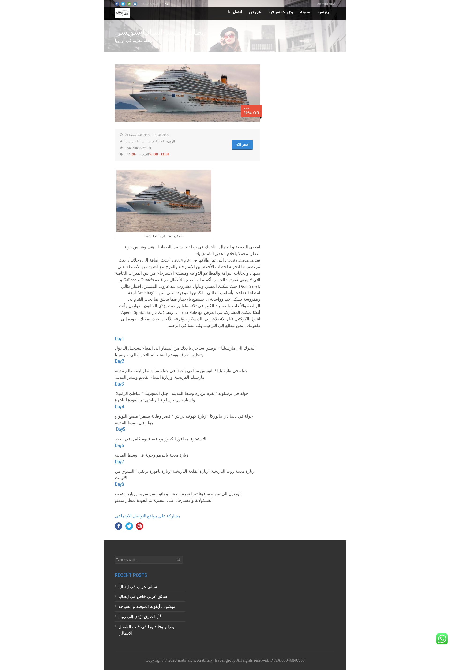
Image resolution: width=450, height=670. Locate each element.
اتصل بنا (235, 11)
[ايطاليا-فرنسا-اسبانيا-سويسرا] (187, 120)
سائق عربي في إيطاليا (137, 586)
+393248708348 (150, 3)
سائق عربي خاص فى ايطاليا (142, 596)
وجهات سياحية (280, 11)
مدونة (305, 11)
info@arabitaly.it (326, 3)
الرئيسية (324, 11)
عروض (255, 11)
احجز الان (242, 144)
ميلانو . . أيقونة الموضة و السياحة (147, 606)
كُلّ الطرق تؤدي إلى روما (140, 616)
